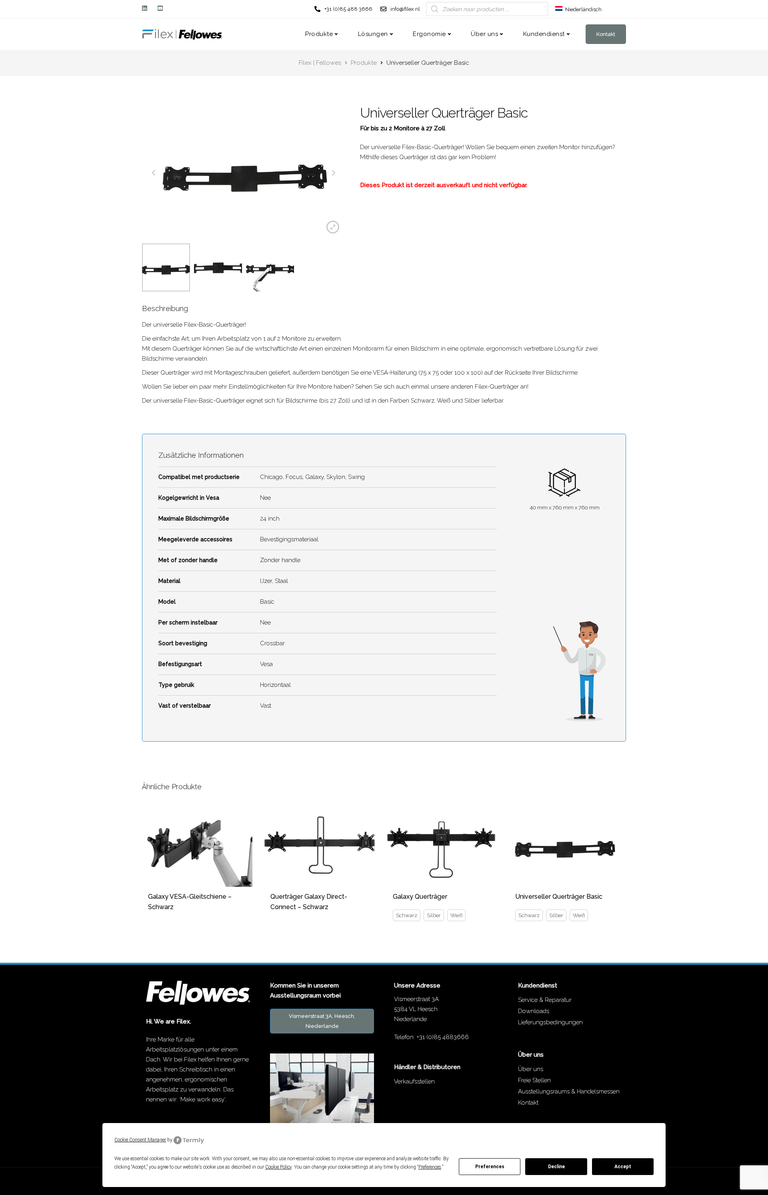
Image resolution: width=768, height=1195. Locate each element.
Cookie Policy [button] (278, 1167)
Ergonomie (429, 34)
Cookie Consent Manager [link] (140, 1140)
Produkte (319, 34)
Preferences (489, 1166)
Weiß (456, 915)
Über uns (484, 34)
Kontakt (605, 34)
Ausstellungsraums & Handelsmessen (569, 1091)
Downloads (533, 1011)
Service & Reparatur (545, 999)
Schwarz (406, 915)
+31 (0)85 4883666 (442, 1037)
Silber (434, 915)
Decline (556, 1166)
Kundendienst (544, 34)
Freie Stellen (534, 1080)
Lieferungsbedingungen (550, 1022)
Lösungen (373, 34)
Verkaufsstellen (414, 1081)
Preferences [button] (429, 1167)
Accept (622, 1166)
